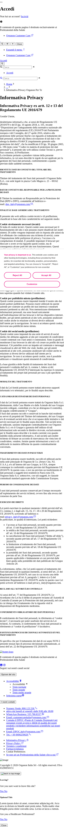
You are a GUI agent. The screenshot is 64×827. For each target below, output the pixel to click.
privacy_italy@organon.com (19, 516)
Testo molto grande (21, 692)
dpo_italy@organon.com (17, 204)
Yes (2, 791)
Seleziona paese (14, 695)
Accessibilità (12, 681)
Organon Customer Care (18, 35)
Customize (32, 284)
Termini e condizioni (16, 746)
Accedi (3, 60)
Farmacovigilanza (15, 749)
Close (19, 44)
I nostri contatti (8, 702)
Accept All (46, 275)
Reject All (17, 275)
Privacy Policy (13, 743)
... (7, 87)
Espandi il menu (14, 49)
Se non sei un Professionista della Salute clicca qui (30, 754)
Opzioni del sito (8, 674)
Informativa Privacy (16, 740)
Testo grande (18, 689)
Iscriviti (24, 16)
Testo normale (19, 687)
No (5, 791)
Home (9, 84)
